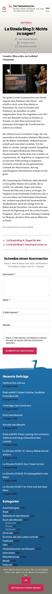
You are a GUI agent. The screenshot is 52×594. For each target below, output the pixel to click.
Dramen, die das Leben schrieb (20, 537)
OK (26, 580)
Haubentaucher (30, 39)
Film (5, 544)
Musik (6, 560)
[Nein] (48, 580)
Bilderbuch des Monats (16, 515)
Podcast (7, 564)
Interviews (9, 552)
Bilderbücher (10, 523)
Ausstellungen (11, 507)
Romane (8, 526)
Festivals (26, 22)
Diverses (8, 533)
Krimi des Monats (13, 415)
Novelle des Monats (14, 424)
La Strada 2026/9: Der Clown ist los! (23, 464)
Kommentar (9, 274)
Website (6, 325)
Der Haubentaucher (23, 6)
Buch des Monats (12, 519)
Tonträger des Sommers (17, 405)
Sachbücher (10, 529)
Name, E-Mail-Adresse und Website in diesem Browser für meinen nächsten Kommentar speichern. (26, 340)
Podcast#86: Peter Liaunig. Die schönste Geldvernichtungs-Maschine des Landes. (26, 438)
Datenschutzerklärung (26, 588)
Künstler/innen (11, 556)
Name (6, 300)
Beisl (5, 511)
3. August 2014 (28, 42)
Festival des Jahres (14, 382)
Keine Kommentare (28, 46)
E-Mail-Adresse (11, 312)
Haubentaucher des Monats (19, 548)
